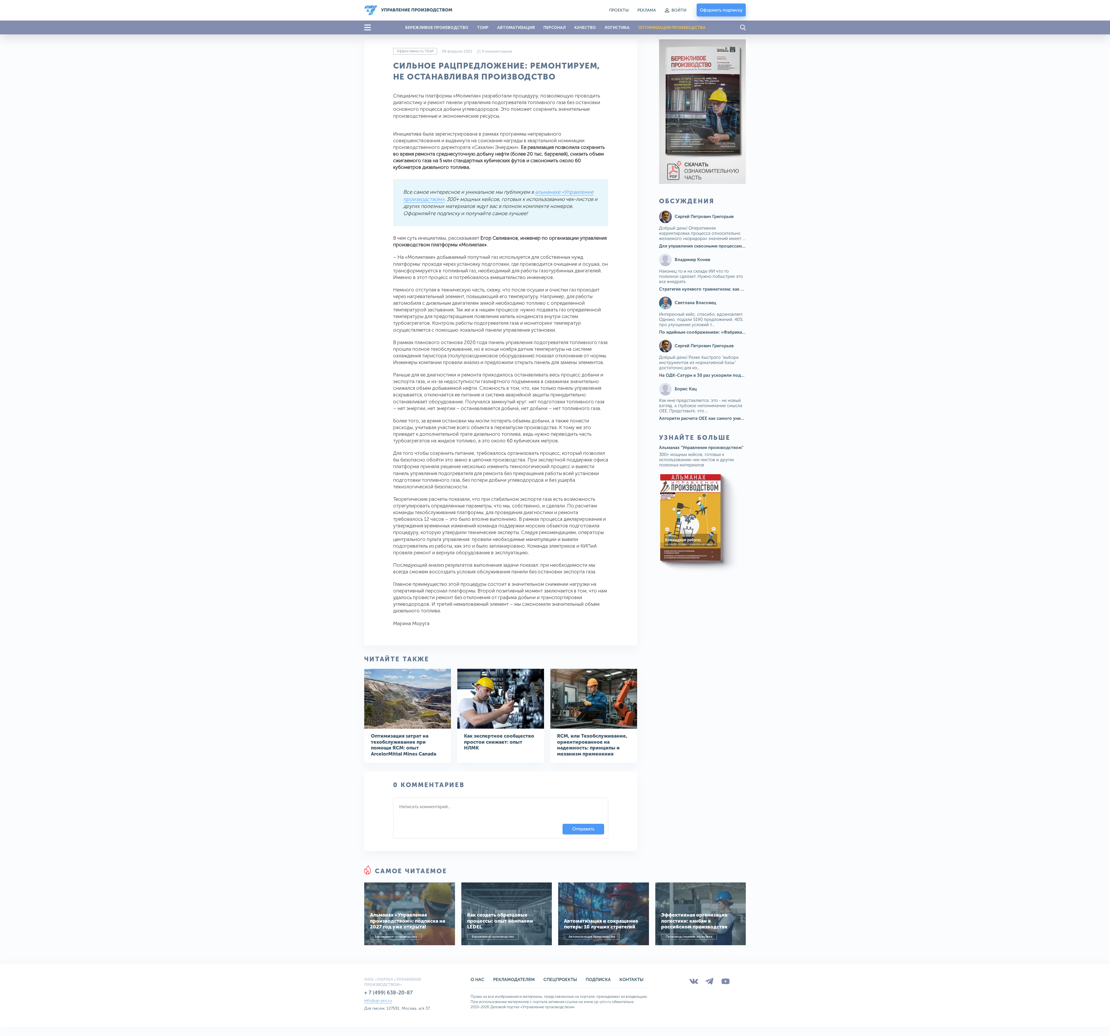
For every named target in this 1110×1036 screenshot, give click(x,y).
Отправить (583, 829)
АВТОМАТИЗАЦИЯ (516, 27)
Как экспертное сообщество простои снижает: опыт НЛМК (499, 742)
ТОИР (483, 27)
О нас (477, 979)
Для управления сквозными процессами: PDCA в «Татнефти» (723, 246)
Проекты (619, 10)
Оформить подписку (721, 10)
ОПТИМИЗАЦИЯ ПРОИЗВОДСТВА (672, 27)
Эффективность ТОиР (415, 51)
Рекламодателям (514, 979)
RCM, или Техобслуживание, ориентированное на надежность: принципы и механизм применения (592, 744)
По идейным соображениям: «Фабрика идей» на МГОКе (718, 332)
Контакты (631, 979)
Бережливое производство (396, 937)
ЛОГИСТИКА (617, 27)
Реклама (646, 10)
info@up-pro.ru (378, 1000)
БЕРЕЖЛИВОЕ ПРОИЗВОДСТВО (436, 27)
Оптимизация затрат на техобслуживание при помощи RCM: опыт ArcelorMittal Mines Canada (403, 744)
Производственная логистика (689, 937)
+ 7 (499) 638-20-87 (388, 992)
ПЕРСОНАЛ (554, 27)
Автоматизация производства (592, 937)
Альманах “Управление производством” (701, 447)
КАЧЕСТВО (585, 27)
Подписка (598, 979)
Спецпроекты (560, 979)
